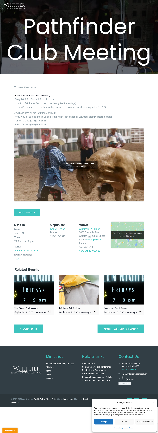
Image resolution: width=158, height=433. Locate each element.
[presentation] (34, 290)
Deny (124, 422)
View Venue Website (89, 250)
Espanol (49, 378)
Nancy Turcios (57, 229)
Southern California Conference (96, 367)
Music (49, 374)
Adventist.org (88, 363)
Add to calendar (25, 212)
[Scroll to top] (150, 427)
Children (50, 367)
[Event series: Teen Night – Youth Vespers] (49, 311)
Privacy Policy (128, 428)
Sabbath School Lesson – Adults (97, 377)
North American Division (93, 373)
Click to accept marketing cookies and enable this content (79, 164)
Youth (17, 258)
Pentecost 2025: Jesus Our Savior (119, 329)
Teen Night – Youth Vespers (26, 308)
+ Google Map (93, 239)
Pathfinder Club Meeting (26, 250)
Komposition (68, 399)
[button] (153, 402)
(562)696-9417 (129, 379)
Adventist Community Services (60, 363)
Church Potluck (30, 329)
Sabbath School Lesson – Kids (96, 380)
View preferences (145, 422)
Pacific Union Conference (94, 370)
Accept (104, 422)
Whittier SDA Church (89, 229)
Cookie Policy (118, 428)
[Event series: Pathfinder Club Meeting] (94, 311)
